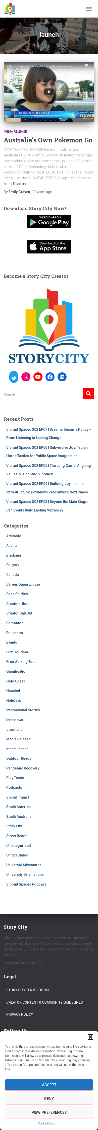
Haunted (13, 691)
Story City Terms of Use (28, 990)
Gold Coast (15, 681)
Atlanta (12, 546)
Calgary (12, 565)
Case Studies (17, 594)
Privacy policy (19, 1014)
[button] (90, 1036)
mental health (17, 749)
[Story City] (12, 9)
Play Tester (15, 778)
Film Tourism (17, 652)
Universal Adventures (23, 865)
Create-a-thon (17, 604)
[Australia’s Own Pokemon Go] (49, 92)
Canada (12, 575)
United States (17, 855)
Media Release (15, 131)
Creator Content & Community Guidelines (44, 1002)
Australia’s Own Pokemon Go (48, 140)
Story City (14, 826)
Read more (21, 184)
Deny (49, 1098)
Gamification (16, 671)
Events (11, 642)
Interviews (14, 720)
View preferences (49, 1112)
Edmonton (14, 623)
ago (42, 192)
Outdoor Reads (18, 758)
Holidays (13, 701)
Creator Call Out (19, 613)
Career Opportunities (23, 584)
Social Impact (17, 797)
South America (18, 807)
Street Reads (16, 836)
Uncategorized (18, 846)
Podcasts (14, 788)
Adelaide (13, 536)
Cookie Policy (46, 1123)
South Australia (18, 817)
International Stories (23, 710)
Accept (49, 1085)
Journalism (16, 730)
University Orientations (25, 875)
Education (14, 633)
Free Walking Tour (21, 662)
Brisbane (13, 555)
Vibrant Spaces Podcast (26, 884)
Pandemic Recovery (22, 768)
